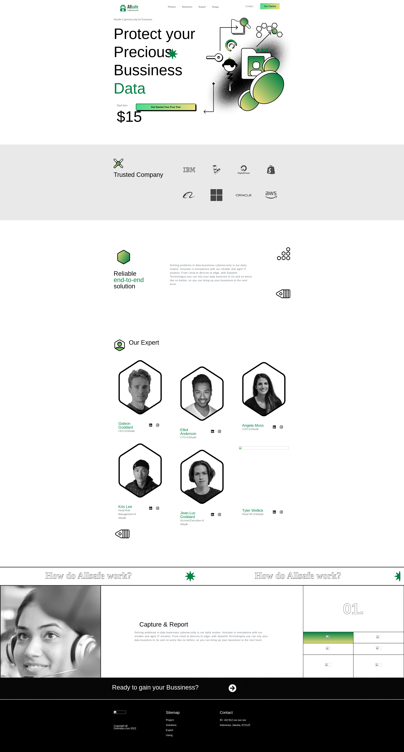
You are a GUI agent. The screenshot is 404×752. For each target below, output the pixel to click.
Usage (215, 7)
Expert (202, 7)
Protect (172, 7)
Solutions (187, 7)
